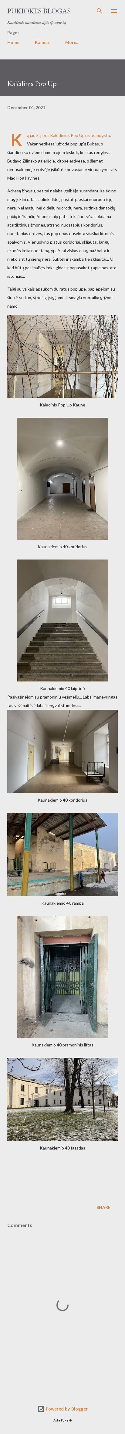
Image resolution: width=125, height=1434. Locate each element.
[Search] (99, 11)
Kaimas (42, 42)
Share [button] (103, 1207)
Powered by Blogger (66, 1409)
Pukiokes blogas (39, 11)
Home (13, 42)
